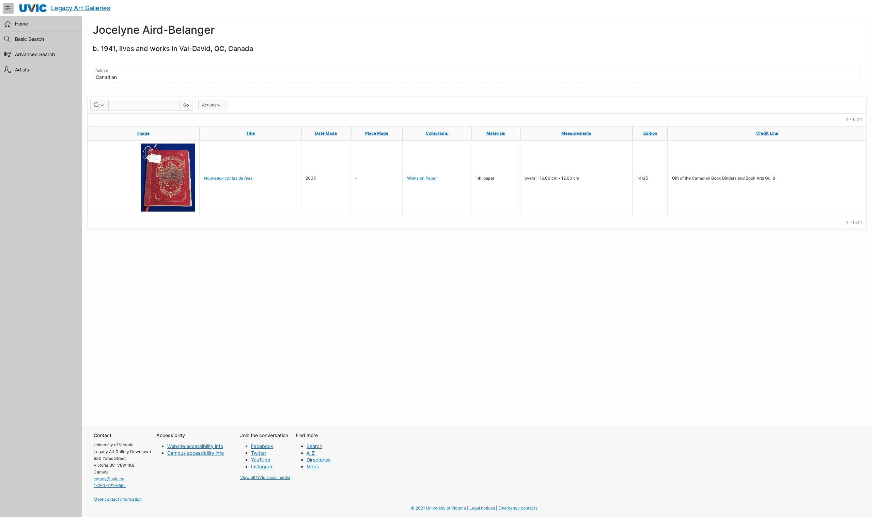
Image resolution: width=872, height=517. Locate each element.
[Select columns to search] (99, 105)
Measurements (576, 133)
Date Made (326, 133)
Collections (437, 133)
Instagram (262, 466)
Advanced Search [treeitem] (35, 54)
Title (250, 133)
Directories (318, 460)
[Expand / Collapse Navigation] (8, 8)
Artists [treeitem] (22, 69)
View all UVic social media (265, 477)
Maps (313, 466)
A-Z (311, 453)
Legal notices (482, 508)
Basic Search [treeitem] (29, 39)
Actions (209, 104)
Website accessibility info (195, 446)
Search (314, 446)
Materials (495, 133)
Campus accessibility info (195, 453)
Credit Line (767, 133)
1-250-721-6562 (110, 485)
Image (143, 133)
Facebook (262, 446)
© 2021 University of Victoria (438, 508)
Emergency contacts (518, 508)
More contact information (118, 499)
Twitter (258, 453)
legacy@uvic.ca (109, 478)
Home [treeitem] (21, 24)
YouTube (260, 460)
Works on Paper (422, 178)
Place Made (376, 133)
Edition (650, 133)
